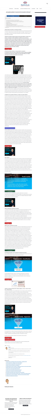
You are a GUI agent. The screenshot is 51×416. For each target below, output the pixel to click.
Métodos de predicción (9, 23)
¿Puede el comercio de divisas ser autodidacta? (12, 365)
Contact (40, 8)
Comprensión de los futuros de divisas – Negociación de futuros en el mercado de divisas (18, 366)
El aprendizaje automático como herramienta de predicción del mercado (15, 25)
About (5, 345)
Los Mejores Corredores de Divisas (25, 8)
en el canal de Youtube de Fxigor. (27, 355)
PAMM (37, 8)
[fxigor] (6, 349)
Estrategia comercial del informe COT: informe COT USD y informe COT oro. (11, 400)
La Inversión (33, 8)
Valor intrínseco (8, 22)
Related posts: (7, 27)
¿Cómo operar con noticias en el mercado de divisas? (13, 371)
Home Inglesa (11, 8)
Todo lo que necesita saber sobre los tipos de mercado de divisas (15, 372)
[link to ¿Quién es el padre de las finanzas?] (25, 392)
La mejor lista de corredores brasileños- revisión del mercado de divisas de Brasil (17, 374)
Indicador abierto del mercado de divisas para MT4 (13, 367)
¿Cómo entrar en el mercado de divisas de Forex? (13, 368)
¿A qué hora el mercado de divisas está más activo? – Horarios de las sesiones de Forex (18, 373)
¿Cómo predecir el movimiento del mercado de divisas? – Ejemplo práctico (16, 361)
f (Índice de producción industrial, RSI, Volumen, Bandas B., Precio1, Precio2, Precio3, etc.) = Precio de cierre (19, 26)
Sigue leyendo (25, 405)
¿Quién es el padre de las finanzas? (25, 398)
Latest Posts (8, 345)
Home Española (16, 8)
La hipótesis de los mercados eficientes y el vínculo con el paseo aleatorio (15, 21)
